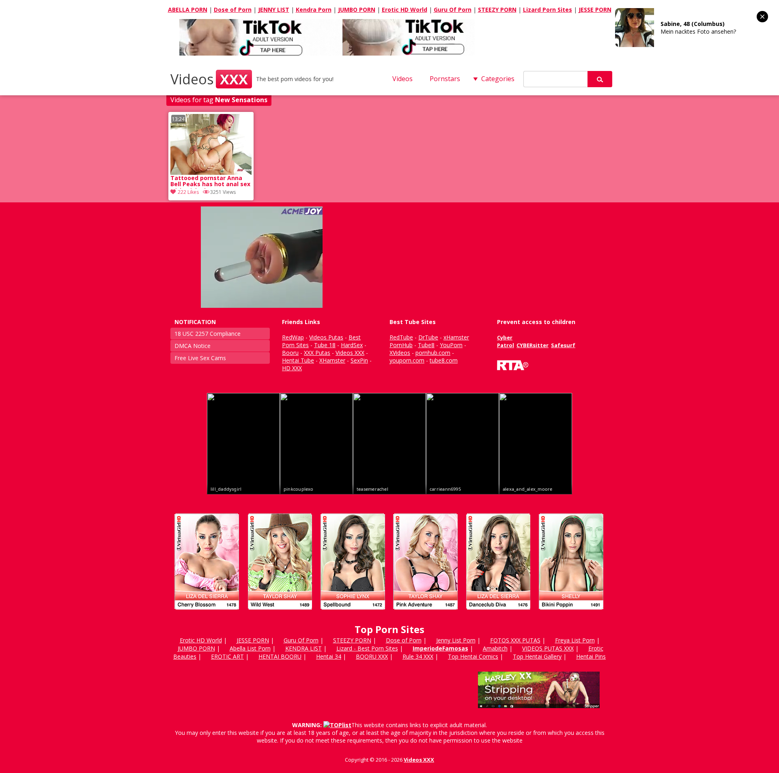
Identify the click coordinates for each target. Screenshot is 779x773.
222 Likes (188, 192)
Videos (209, 79)
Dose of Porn (233, 9)
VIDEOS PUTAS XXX (548, 648)
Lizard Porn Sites (547, 9)
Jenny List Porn (456, 640)
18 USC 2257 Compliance (207, 333)
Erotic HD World (404, 9)
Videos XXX (419, 759)
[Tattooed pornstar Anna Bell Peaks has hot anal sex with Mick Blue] (211, 144)
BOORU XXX (372, 656)
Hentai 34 (328, 656)
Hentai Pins (591, 656)
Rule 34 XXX (417, 656)
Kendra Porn (313, 9)
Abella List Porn (250, 648)
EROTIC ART (227, 656)
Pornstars (445, 78)
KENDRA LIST (303, 648)
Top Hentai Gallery (537, 656)
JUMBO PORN (356, 9)
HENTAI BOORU (279, 656)
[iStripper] (389, 613)
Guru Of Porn (452, 9)
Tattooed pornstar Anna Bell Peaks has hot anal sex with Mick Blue (210, 182)
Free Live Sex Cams (200, 358)
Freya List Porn (575, 640)
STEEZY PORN (497, 9)
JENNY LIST (273, 9)
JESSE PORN (595, 9)
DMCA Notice (192, 346)
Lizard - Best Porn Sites (367, 648)
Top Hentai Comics (473, 656)
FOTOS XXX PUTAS (515, 640)
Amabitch (495, 648)
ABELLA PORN (187, 9)
